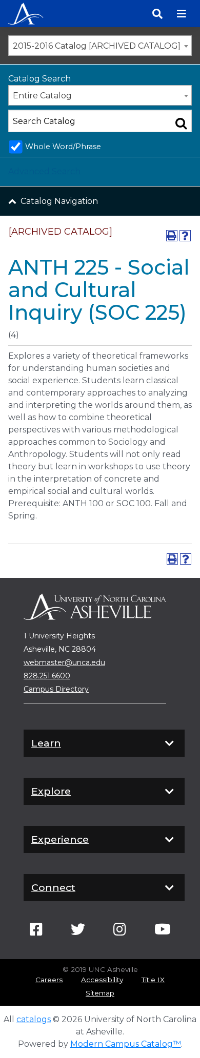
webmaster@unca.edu (64, 662)
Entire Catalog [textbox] (42, 95)
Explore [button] (51, 791)
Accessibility (102, 980)
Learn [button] (46, 743)
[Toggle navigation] (181, 14)
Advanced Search (44, 171)
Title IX (153, 980)
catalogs (33, 1019)
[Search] (157, 14)
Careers (49, 980)
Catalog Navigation (59, 201)
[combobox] (100, 45)
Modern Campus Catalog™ (125, 1044)
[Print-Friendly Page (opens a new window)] (171, 235)
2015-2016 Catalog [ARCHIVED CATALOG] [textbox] (97, 46)
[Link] (36, 932)
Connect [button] (53, 887)
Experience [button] (60, 839)
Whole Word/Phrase (63, 146)
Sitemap (100, 993)
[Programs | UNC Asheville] (26, 12)
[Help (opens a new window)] (185, 235)
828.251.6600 (47, 675)
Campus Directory (56, 689)
